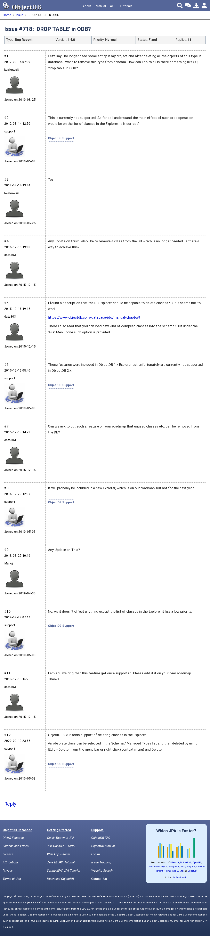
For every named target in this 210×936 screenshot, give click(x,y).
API (112, 6)
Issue (19, 15)
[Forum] (188, 5)
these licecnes (18, 914)
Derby (183, 866)
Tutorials (126, 6)
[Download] (196, 5)
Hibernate (174, 862)
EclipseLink (186, 862)
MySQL (164, 866)
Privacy (8, 870)
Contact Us (99, 879)
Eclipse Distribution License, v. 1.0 (142, 902)
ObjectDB (192, 871)
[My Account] (204, 5)
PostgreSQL (174, 866)
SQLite (180, 871)
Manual (101, 6)
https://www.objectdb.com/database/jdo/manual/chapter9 (94, 317)
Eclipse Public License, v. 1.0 (102, 902)
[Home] (6, 5)
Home (7, 15)
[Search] (180, 5)
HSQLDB (191, 866)
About (86, 6)
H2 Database (170, 871)
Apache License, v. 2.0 (152, 908)
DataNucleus (154, 866)
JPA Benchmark (178, 877)
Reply (10, 804)
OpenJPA (197, 862)
